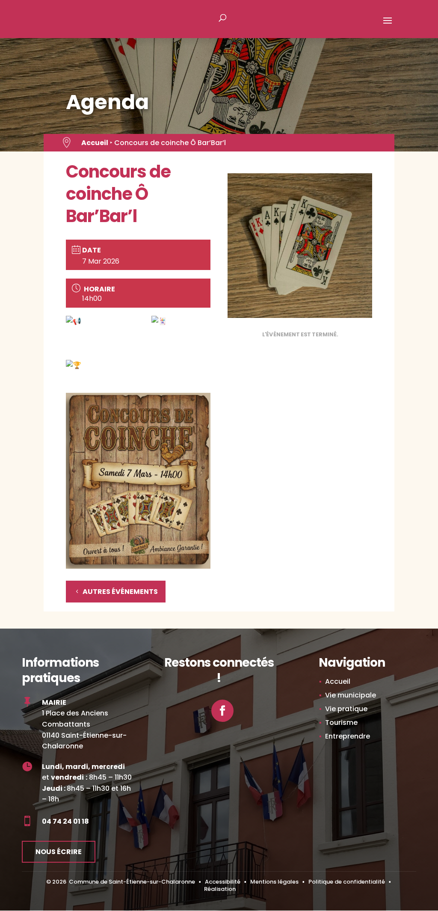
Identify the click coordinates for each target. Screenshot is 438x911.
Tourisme (341, 722)
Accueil (94, 143)
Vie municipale (350, 695)
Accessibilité (222, 882)
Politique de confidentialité (346, 882)
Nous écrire (59, 852)
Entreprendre (347, 736)
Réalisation (220, 889)
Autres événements (120, 591)
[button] (387, 26)
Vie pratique (346, 709)
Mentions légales (274, 882)
